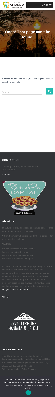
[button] (45, 5)
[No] (51, 386)
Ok (28, 392)
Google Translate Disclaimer (15, 289)
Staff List (6, 174)
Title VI (5, 297)
